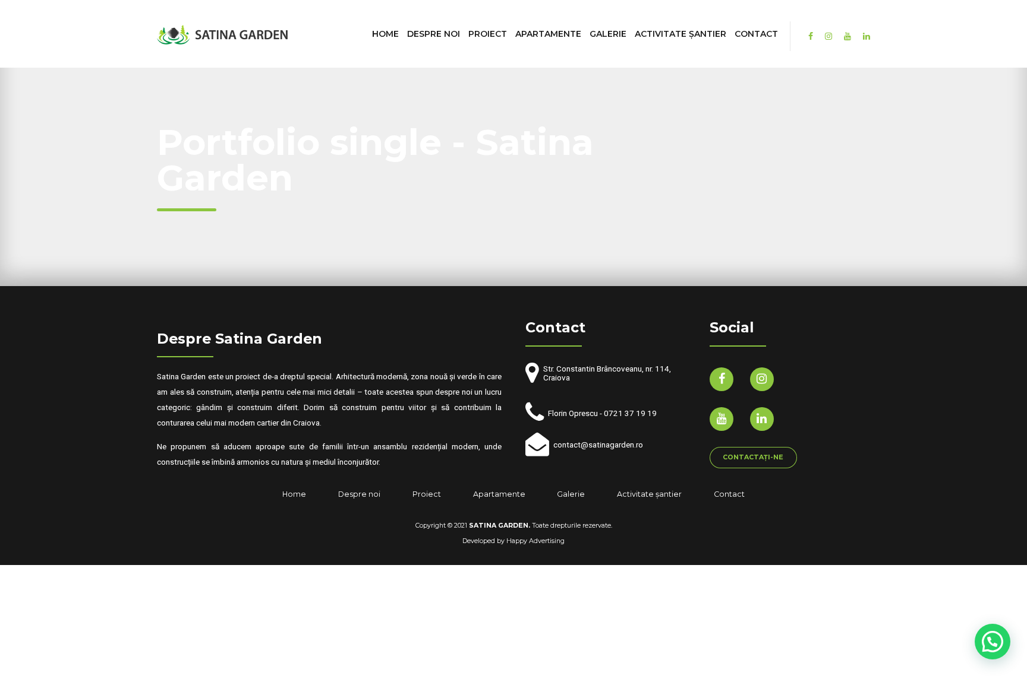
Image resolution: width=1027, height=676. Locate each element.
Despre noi (433, 33)
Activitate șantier (680, 33)
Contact (756, 33)
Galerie (608, 33)
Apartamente (548, 33)
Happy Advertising (535, 541)
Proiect (487, 33)
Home (385, 33)
